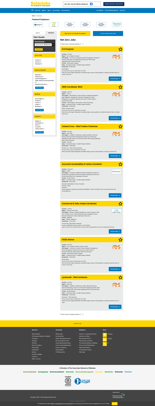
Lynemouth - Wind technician (74, 277)
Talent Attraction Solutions (85, 340)
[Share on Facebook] (105, 335)
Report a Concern (36, 358)
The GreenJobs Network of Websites (41, 336)
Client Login (82, 352)
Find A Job (37, 10)
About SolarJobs (36, 334)
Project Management (41, 78)
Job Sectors (35, 338)
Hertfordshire (39, 123)
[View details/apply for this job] (116, 56)
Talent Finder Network (84, 347)
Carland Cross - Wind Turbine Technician (80, 126)
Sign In (49, 10)
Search (38, 33)
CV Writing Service (60, 352)
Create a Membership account (63, 338)
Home (32, 10)
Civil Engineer (68, 49)
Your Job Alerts (56, 10)
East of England (39, 98)
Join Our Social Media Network (63, 345)
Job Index (34, 340)
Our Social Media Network (111, 10)
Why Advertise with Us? (85, 338)
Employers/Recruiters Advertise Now (114, 4)
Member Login (59, 334)
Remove (53, 44)
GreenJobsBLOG (60, 349)
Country (38, 102)
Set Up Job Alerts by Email (62, 340)
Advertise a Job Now (84, 336)
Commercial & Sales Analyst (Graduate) (79, 203)
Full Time (38, 60)
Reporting (38, 74)
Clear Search (39, 49)
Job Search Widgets (37, 354)
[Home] (45, 4)
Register (44, 10)
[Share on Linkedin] (105, 339)
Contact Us (122, 10)
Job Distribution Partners (85, 349)
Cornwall (38, 127)
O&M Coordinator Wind (72, 87)
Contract (38, 62)
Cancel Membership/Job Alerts (63, 343)
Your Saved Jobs (66, 10)
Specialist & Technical (41, 84)
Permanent (38, 64)
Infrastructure (39, 76)
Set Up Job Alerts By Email (108, 33)
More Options (39, 87)
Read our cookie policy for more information (62, 403)
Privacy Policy (35, 347)
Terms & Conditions (37, 345)
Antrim (37, 125)
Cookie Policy (35, 349)
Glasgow (38, 121)
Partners (34, 352)
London (37, 104)
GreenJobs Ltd (52, 397)
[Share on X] (105, 344)
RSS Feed (34, 343)
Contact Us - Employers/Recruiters (87, 334)
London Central (39, 128)
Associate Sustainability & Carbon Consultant (82, 164)
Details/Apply (114, 78)
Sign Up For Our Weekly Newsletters (75, 33)
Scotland (38, 100)
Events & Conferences (61, 347)
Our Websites (99, 10)
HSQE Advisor (68, 239)
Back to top (78, 323)
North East (38, 106)
